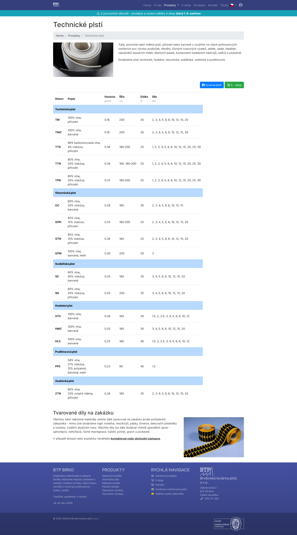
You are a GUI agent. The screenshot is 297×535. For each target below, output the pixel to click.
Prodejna (199, 5)
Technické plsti (110, 479)
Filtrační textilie (110, 486)
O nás (157, 5)
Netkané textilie (111, 483)
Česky (225, 5)
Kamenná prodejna (166, 475)
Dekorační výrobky (112, 490)
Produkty (170, 5)
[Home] (56, 5)
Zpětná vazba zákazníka (170, 493)
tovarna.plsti (213, 85)
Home (147, 5)
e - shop (236, 85)
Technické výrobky (113, 493)
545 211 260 (211, 498)
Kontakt (213, 5)
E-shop (186, 5)
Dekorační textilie (112, 475)
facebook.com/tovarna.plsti (171, 489)
